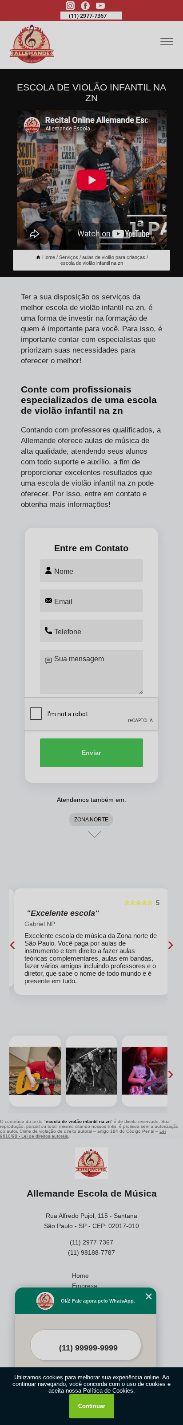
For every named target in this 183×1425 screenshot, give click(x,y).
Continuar (91, 1406)
